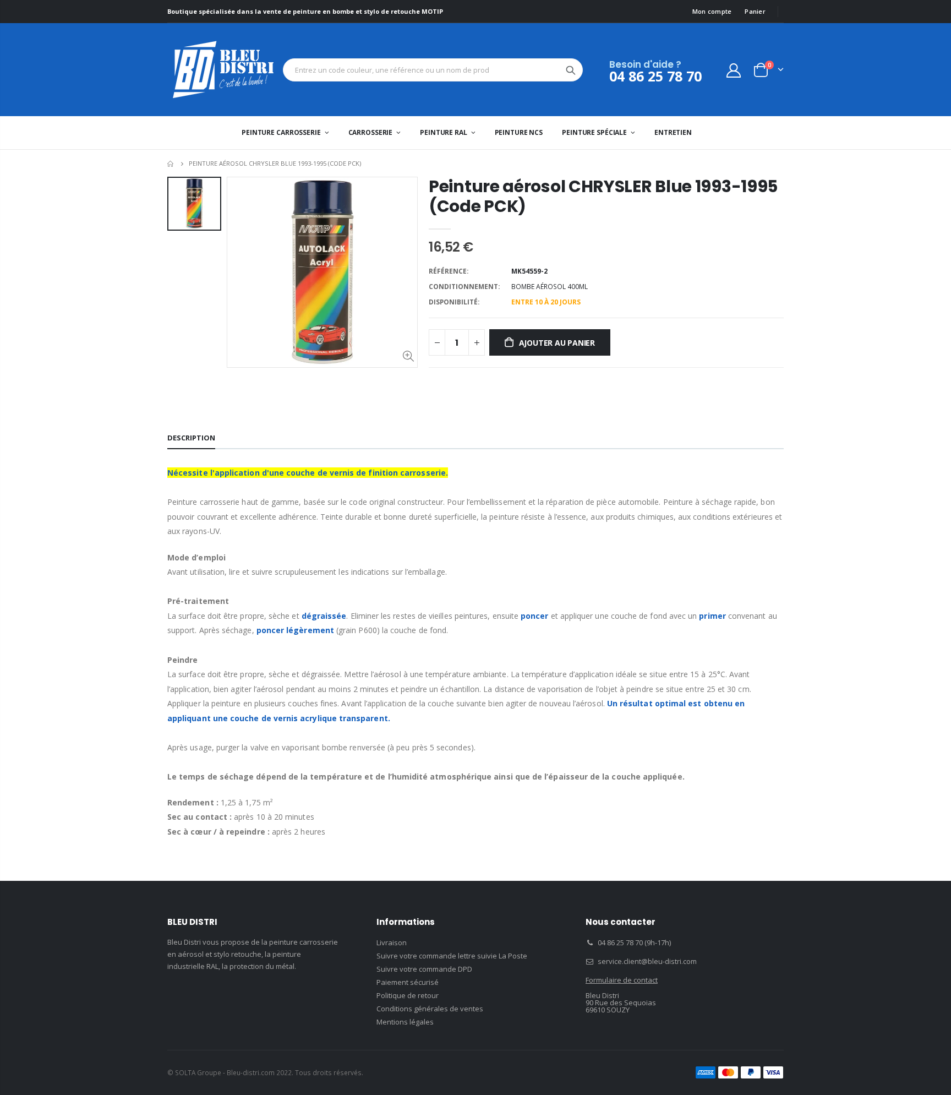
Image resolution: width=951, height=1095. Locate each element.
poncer (534, 616)
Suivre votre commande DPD (424, 969)
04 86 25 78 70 (655, 76)
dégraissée (324, 616)
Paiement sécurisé (407, 982)
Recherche (570, 70)
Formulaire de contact (622, 980)
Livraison (391, 942)
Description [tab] (191, 438)
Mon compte (712, 11)
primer (712, 616)
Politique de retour (407, 995)
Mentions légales (405, 1022)
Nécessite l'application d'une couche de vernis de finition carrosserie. (307, 472)
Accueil (171, 164)
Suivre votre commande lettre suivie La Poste (451, 956)
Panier (755, 11)
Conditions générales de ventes (429, 1009)
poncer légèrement (295, 630)
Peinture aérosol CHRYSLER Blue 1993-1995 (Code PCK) (603, 196)
